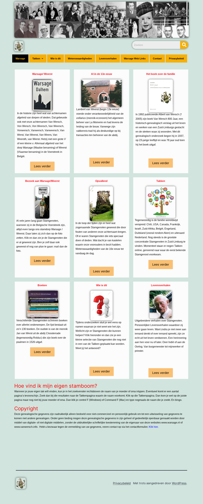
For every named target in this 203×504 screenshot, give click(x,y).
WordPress (179, 483)
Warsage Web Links (135, 58)
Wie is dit (55, 58)
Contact (157, 58)
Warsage (20, 58)
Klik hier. (153, 426)
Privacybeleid (176, 58)
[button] (37, 58)
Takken (36, 58)
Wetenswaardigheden (80, 58)
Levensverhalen (108, 58)
